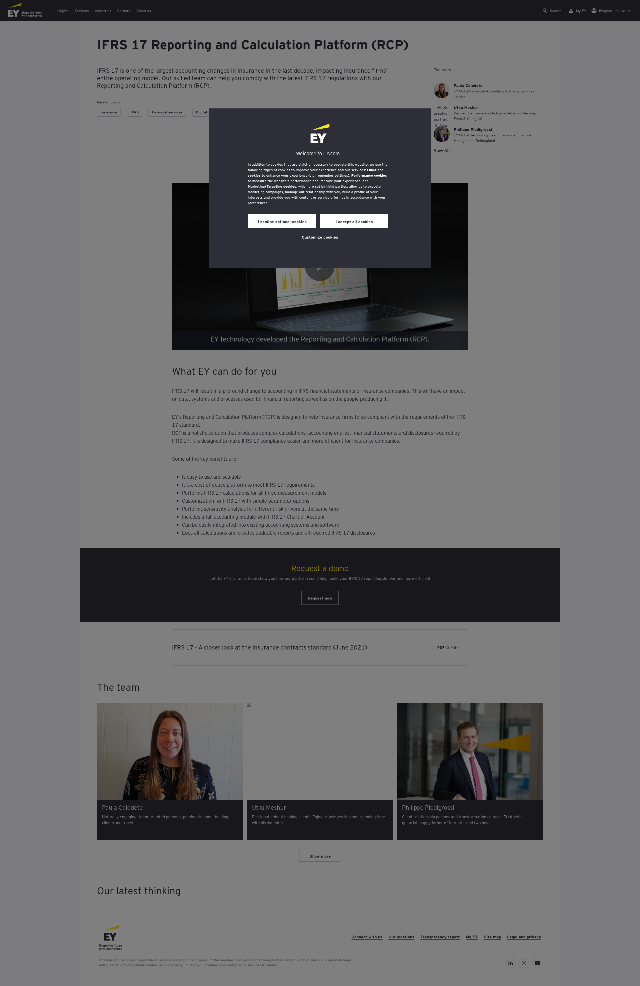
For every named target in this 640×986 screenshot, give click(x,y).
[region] (320, 188)
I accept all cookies (354, 221)
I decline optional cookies (282, 221)
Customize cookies (320, 237)
